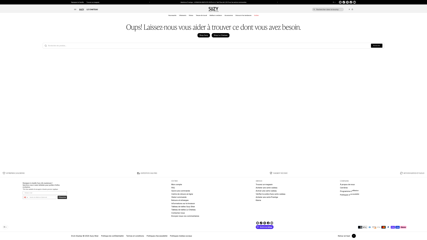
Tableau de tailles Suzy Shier (183, 206)
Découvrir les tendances (243, 15)
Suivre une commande (180, 191)
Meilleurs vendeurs (216, 15)
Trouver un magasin (92, 2)
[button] (328, 9)
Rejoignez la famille (77, 2)
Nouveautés (172, 15)
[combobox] (328, 9)
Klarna (258, 200)
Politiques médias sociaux (181, 236)
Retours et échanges (180, 200)
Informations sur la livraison (183, 203)
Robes (191, 15)
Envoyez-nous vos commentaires (185, 216)
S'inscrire (62, 197)
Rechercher (376, 45)
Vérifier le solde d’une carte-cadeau (270, 194)
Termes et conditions (135, 236)
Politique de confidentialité (112, 236)
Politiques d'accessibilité (157, 236)
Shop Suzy (203, 35)
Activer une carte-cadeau (266, 191)
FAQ (173, 188)
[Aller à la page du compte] (349, 9)
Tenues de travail (201, 15)
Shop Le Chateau (221, 35)
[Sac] (352, 9)
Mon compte (176, 184)
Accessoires (229, 15)
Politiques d (349, 194)
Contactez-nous (178, 213)
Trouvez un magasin (264, 184)
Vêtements (182, 15)
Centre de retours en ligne (182, 194)
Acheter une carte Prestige (267, 197)
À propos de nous (347, 184)
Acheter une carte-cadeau (266, 188)
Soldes (256, 15)
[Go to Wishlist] (346, 10)
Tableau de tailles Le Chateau (183, 210)
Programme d (349, 191)
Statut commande (178, 197)
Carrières (344, 188)
